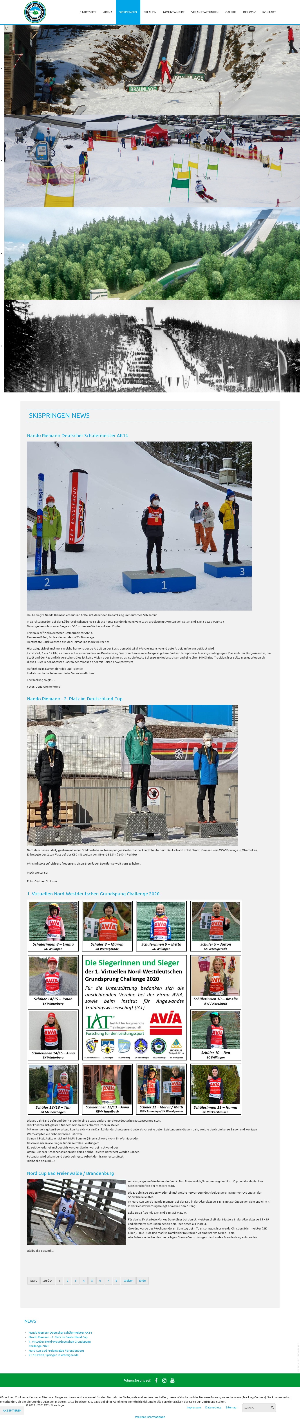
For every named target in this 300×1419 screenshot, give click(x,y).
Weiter (128, 1280)
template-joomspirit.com (298, 1357)
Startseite (88, 12)
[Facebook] (156, 1380)
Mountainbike (173, 12)
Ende (142, 1280)
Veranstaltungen (205, 12)
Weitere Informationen (150, 1417)
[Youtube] (172, 1380)
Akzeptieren (12, 1410)
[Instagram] (164, 1380)
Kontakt (269, 12)
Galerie (230, 12)
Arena (107, 12)
